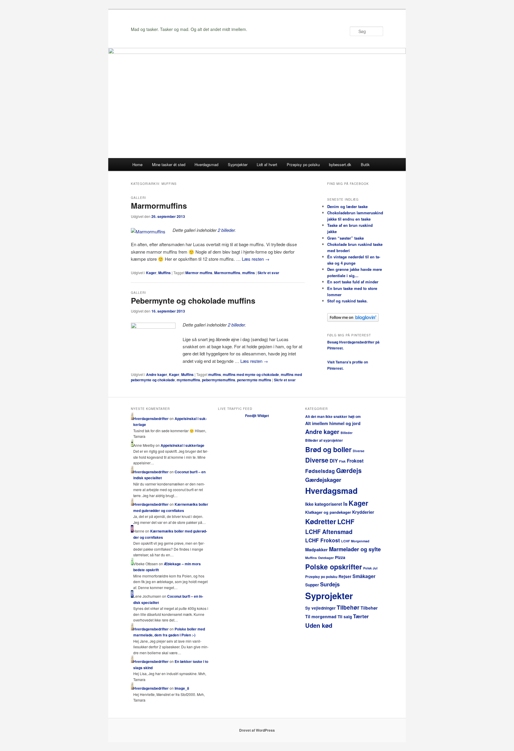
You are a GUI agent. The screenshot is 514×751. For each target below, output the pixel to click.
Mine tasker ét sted (168, 164)
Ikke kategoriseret (323, 504)
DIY (334, 460)
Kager (151, 272)
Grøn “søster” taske (345, 238)
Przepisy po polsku (303, 164)
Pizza (340, 557)
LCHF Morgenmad (355, 541)
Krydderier (363, 512)
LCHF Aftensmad (328, 531)
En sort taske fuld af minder (352, 282)
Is (345, 503)
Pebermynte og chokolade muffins (193, 300)
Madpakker (316, 549)
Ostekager (326, 557)
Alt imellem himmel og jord (333, 423)
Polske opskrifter (333, 567)
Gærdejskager (323, 480)
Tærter (361, 616)
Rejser (345, 576)
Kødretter (320, 521)
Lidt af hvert (267, 164)
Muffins (164, 272)
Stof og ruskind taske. (347, 301)
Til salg (345, 616)
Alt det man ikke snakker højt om (333, 416)
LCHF (345, 521)
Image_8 (182, 688)
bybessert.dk (340, 164)
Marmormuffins (159, 205)
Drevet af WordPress (257, 730)
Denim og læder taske (347, 206)
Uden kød (318, 625)
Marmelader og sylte (355, 549)
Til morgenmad (320, 616)
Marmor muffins (198, 272)
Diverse (358, 451)
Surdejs (330, 584)
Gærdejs (349, 470)
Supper (312, 585)
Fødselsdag (320, 470)
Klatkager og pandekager (328, 512)
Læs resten (255, 259)
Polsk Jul (370, 568)
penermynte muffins (254, 379)
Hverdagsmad (206, 164)
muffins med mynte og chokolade (251, 374)
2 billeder (226, 230)
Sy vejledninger (320, 608)
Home (137, 164)
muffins (248, 272)
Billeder (346, 432)
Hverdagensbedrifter (151, 418)
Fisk (342, 461)
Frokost (355, 461)
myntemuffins (188, 379)
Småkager (363, 576)
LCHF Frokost (322, 540)
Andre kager (156, 374)
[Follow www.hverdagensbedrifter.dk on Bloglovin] (353, 320)
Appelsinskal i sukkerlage (182, 445)
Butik (365, 164)
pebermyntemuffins (218, 379)
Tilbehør (348, 607)
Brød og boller (328, 449)
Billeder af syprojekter (324, 440)
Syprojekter (237, 164)
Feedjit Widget (257, 415)
